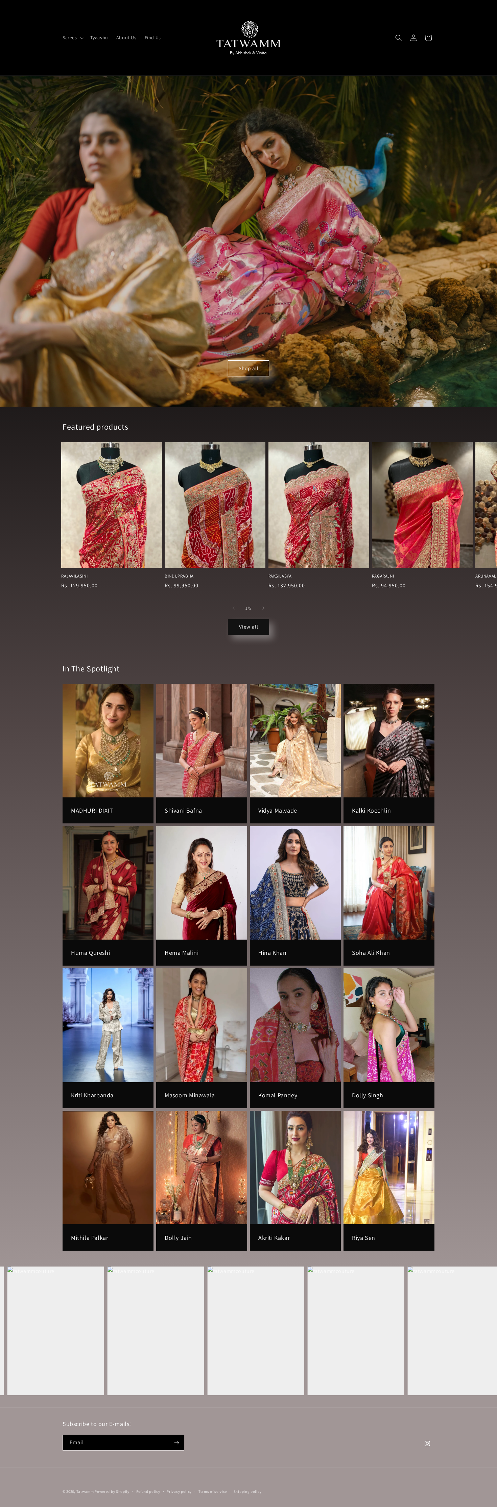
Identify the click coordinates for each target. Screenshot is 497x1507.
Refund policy (148, 1491)
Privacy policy (179, 1491)
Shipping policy (248, 1491)
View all (248, 626)
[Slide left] (233, 608)
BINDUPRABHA (179, 576)
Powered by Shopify (112, 1491)
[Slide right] (263, 608)
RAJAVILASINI (74, 576)
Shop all (249, 368)
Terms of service (212, 1491)
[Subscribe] (176, 1443)
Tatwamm (85, 1491)
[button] (72, 37)
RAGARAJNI (383, 576)
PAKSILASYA (280, 576)
